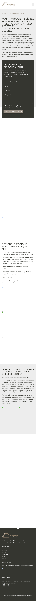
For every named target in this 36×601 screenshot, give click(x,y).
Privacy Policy (21, 595)
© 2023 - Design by (8, 595)
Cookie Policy (28, 595)
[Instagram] (8, 586)
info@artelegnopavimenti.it (9, 583)
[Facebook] (4, 586)
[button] (33, 4)
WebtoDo (15, 595)
